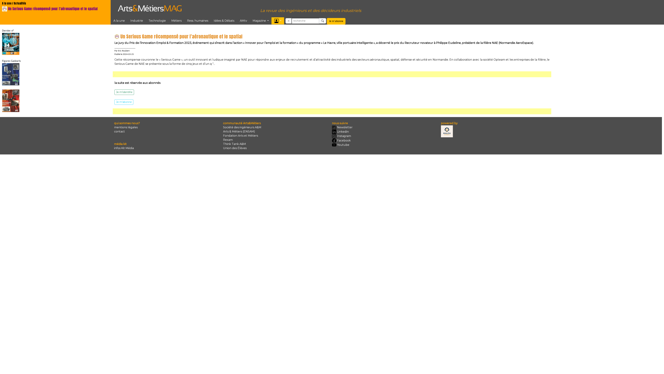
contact (119, 131)
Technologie (157, 20)
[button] (277, 20)
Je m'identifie (124, 92)
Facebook (343, 140)
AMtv (243, 20)
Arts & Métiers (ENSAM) (239, 131)
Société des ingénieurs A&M (242, 127)
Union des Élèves (235, 148)
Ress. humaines (197, 20)
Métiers (176, 20)
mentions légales (126, 127)
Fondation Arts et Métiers (240, 135)
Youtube (342, 144)
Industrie (136, 20)
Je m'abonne (336, 21)
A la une (119, 20)
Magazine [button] (260, 20)
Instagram (343, 136)
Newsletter (344, 127)
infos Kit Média (124, 148)
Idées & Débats (224, 20)
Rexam (228, 139)
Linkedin (342, 131)
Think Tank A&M (234, 144)
